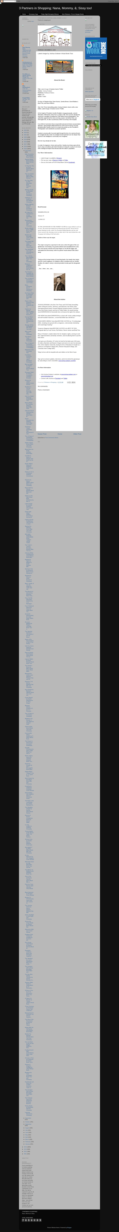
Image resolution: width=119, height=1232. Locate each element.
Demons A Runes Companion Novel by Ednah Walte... (29, 819)
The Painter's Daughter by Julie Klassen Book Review (29, 274)
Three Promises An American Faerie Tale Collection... (29, 1008)
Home (24, 14)
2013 (25, 1149)
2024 (25, 130)
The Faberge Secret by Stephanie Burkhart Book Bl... (28, 1100)
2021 (25, 134)
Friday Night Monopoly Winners (50, 14)
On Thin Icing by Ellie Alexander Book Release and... (28, 184)
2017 (25, 144)
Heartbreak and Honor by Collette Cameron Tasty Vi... (29, 1084)
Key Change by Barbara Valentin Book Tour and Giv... (29, 692)
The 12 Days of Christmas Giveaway (29, 715)
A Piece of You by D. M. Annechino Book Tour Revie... (29, 993)
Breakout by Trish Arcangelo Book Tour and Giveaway (28, 1076)
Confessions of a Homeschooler (27, 63)
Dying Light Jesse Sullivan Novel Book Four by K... (29, 514)
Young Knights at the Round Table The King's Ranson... (29, 834)
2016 (25, 146)
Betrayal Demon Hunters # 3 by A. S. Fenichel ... (29, 708)
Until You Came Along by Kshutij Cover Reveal (29, 648)
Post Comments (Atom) (51, 437)
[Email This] (68, 382)
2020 (25, 137)
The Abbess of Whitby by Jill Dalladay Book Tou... (29, 872)
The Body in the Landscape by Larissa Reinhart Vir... (29, 803)
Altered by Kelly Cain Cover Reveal (29, 931)
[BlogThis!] (69, 382)
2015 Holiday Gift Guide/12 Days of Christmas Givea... (29, 795)
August (27, 1128)
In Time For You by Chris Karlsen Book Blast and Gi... (29, 168)
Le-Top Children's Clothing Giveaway (28, 827)
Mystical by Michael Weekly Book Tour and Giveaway (29, 1036)
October (27, 1122)
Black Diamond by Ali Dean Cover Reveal (29, 894)
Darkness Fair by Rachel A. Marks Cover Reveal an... (29, 571)
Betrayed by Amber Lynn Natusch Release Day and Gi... (29, 676)
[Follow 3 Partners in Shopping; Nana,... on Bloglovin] (92, 100)
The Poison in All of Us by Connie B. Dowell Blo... (29, 743)
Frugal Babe (26, 98)
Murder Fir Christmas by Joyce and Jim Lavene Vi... (29, 900)
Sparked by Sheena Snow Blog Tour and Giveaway (28, 529)
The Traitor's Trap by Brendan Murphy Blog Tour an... (29, 547)
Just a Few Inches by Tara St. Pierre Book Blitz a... (29, 879)
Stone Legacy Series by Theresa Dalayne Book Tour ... (29, 758)
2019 (25, 139)
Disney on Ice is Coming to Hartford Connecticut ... (29, 474)
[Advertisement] (51, 454)
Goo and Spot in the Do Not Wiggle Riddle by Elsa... (29, 1044)
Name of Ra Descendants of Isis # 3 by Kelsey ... (29, 641)
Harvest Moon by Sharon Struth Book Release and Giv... (29, 319)
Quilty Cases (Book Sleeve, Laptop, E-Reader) (27, 66)
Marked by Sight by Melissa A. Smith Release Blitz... (28, 563)
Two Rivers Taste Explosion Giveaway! (28, 339)
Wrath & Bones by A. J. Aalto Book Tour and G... (29, 230)
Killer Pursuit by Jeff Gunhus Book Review (29, 155)
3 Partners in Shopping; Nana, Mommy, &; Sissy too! (55, 8)
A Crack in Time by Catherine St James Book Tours (29, 1060)
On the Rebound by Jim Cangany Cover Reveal (29, 857)
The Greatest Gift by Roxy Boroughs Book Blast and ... (29, 969)
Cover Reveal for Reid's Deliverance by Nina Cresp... (29, 700)
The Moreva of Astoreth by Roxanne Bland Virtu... (29, 593)
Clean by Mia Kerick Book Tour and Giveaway (29, 729)
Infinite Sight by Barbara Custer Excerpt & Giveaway (29, 207)
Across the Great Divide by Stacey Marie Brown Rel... (29, 924)
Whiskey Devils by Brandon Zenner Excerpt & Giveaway (29, 192)
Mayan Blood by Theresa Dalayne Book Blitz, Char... (29, 405)
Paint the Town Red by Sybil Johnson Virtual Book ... (29, 887)
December (28, 150)
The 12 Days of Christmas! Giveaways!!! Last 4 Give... (29, 280)
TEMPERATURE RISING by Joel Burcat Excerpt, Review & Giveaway (26, 53)
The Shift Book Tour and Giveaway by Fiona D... (29, 251)
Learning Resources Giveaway (28, 1114)
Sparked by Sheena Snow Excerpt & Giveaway (28, 578)
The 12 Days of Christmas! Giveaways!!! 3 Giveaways (29, 345)
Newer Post (42, 434)
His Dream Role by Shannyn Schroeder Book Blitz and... (29, 295)
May (26, 1135)
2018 (25, 141)
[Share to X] (71, 382)
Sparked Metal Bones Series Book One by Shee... (29, 161)
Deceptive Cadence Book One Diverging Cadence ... (29, 953)
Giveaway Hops (33, 14)
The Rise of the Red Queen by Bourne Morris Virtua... (29, 1022)
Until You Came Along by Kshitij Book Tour (29, 398)
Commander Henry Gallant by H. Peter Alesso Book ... (29, 736)
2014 (25, 1147)
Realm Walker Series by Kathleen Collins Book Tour (29, 466)
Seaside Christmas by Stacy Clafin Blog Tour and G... (29, 750)
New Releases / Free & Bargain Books (73, 14)
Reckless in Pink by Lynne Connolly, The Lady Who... (28, 390)
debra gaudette (89, 91)
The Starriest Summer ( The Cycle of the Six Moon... (29, 634)
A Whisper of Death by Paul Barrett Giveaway (29, 200)
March (27, 1139)
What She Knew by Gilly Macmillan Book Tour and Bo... (29, 864)
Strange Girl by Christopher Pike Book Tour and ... (29, 327)
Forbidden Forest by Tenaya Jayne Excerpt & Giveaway (28, 358)
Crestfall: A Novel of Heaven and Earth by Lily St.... (29, 458)
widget (32, 21)
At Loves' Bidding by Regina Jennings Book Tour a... (28, 625)
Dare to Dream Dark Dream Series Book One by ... (29, 654)
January (27, 1144)
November (28, 1118)
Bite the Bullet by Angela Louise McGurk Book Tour (29, 367)
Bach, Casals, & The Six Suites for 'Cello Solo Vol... (29, 586)
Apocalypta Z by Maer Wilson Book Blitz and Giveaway (29, 850)
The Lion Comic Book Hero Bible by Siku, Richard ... (29, 176)
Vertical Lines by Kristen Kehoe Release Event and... (29, 842)
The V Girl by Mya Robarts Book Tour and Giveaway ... (29, 258)
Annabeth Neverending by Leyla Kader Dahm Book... (29, 616)
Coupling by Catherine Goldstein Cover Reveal (29, 788)
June (26, 1132)
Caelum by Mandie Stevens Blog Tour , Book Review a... (29, 311)
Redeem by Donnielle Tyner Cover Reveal (29, 237)
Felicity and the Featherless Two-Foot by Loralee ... (29, 522)
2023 (25, 132)
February (28, 1141)
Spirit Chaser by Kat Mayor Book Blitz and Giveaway (29, 781)
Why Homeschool (26, 86)
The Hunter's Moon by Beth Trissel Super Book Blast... (29, 668)
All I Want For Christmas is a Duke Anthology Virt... (29, 215)
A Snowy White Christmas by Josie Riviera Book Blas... (29, 555)
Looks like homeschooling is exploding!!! (26, 90)
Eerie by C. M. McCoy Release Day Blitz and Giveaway (29, 684)
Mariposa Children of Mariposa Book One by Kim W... (29, 266)
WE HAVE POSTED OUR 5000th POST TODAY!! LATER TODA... (29, 538)
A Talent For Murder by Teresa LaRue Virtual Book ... (29, 1001)
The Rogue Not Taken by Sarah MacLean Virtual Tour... (29, 244)
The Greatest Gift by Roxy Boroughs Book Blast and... (29, 1092)
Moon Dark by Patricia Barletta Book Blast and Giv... (29, 490)
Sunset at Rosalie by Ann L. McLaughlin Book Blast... (29, 766)
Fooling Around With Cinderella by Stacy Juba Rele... (29, 1052)
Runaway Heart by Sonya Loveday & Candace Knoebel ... (29, 375)
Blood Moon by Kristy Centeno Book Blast (29, 451)
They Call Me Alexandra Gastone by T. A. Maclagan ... (29, 600)
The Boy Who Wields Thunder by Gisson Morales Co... (29, 977)
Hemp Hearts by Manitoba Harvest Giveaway (29, 1108)
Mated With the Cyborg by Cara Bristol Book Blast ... (29, 1029)
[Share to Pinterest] (74, 382)
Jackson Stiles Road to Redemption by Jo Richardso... (29, 985)
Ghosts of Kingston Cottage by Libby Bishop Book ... (29, 1067)
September (28, 1124)
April (26, 1137)
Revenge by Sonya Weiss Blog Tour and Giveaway (29, 223)
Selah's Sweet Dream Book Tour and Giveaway (29, 445)
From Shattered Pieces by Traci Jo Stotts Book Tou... (29, 608)
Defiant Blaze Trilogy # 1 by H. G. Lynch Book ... (29, 774)
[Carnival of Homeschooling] (92, 137)
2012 (25, 1151)
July (26, 1130)
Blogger (69, 1227)
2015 (25, 148)
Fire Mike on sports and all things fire (26, 75)
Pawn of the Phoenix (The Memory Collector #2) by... (29, 303)
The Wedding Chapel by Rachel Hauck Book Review (29, 810)
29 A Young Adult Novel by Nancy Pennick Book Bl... (29, 945)
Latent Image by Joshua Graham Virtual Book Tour (29, 506)
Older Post (77, 434)
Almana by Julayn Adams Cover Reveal (29, 382)
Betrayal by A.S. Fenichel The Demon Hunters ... (29, 1015)
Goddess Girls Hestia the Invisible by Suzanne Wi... (29, 937)
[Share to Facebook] (73, 382)
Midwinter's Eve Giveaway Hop (29, 351)
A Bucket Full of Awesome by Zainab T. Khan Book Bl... (29, 413)
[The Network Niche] (96, 59)
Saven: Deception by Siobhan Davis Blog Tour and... (29, 421)
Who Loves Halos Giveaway (28, 333)
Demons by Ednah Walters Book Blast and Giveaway (29, 482)
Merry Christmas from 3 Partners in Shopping (28, 287)
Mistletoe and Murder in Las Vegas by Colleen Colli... (29, 721)
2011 (25, 1154)
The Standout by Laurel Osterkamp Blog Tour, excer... (28, 961)
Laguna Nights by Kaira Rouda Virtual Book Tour (29, 661)
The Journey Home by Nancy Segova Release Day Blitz (29, 909)
